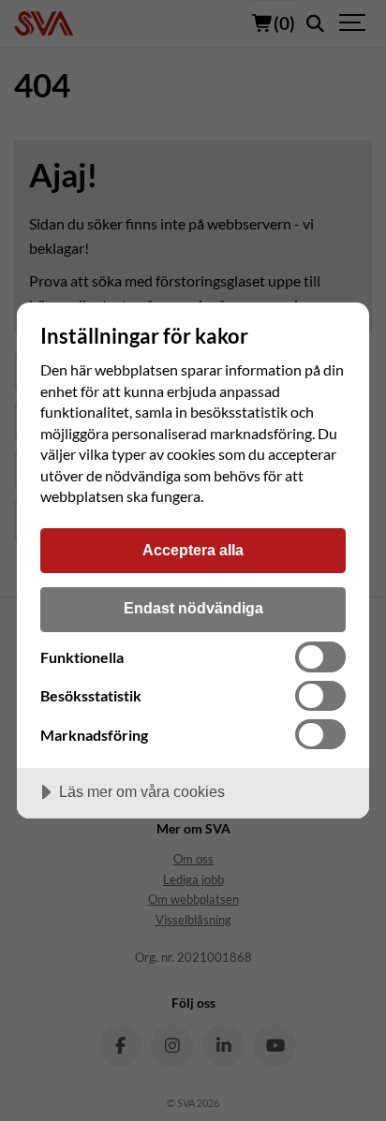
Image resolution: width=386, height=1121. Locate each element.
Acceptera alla (193, 549)
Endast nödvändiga (193, 607)
